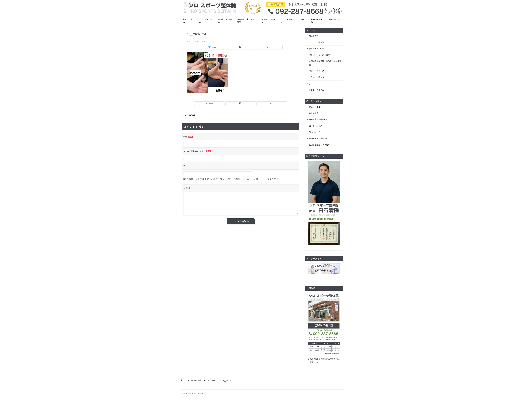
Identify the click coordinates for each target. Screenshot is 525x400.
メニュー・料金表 (205, 20)
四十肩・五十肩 (315, 126)
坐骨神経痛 (313, 113)
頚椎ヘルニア (314, 132)
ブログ (302, 20)
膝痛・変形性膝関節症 (318, 119)
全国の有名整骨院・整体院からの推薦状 (325, 63)
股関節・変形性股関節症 (319, 138)
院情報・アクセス (268, 20)
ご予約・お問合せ (287, 20)
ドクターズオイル (335, 20)
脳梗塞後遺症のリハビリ (319, 145)
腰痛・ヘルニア (315, 107)
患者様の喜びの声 (225, 20)
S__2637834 (190, 115)
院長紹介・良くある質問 (245, 20)
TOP (194, 380)
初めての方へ (188, 20)
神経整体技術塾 (316, 20)
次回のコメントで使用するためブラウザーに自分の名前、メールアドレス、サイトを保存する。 (232, 179)
